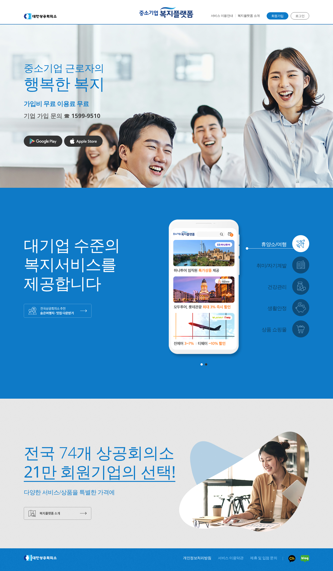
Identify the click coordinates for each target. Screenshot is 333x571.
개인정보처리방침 (197, 557)
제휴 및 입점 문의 (263, 557)
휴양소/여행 (274, 244)
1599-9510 (85, 116)
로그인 (300, 16)
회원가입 (277, 16)
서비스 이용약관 (230, 557)
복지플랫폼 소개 (249, 15)
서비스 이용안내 (222, 15)
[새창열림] (43, 141)
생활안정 (277, 308)
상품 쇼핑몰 (274, 329)
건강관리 (277, 286)
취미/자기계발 (271, 265)
